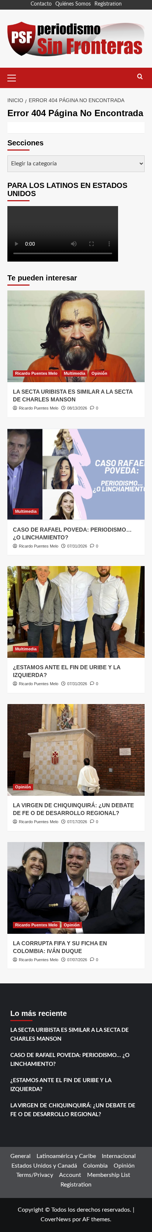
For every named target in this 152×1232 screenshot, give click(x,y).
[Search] (140, 76)
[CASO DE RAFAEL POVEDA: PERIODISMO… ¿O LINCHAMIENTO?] (76, 474)
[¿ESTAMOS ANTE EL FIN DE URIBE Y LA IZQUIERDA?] (76, 612)
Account (70, 1175)
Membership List (108, 1175)
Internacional (119, 1156)
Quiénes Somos (73, 4)
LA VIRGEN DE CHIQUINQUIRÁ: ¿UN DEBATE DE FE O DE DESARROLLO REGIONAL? (72, 1110)
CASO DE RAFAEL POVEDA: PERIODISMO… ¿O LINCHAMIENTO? (69, 1060)
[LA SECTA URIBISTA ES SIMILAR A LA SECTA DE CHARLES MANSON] (76, 336)
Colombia (95, 1166)
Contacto (41, 4)
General (20, 1156)
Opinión (99, 373)
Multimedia (74, 373)
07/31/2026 (77, 546)
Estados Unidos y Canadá (44, 1166)
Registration (108, 4)
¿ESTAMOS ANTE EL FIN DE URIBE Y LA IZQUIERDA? (60, 1085)
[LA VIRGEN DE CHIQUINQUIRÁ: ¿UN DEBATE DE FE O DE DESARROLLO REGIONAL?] (76, 750)
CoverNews (56, 1219)
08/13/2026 (77, 408)
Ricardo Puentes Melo (36, 373)
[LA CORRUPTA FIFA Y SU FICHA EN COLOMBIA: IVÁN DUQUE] (76, 888)
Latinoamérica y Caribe (66, 1156)
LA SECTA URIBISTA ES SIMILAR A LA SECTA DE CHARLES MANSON (69, 1034)
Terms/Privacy (34, 1175)
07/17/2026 (77, 821)
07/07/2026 (77, 959)
